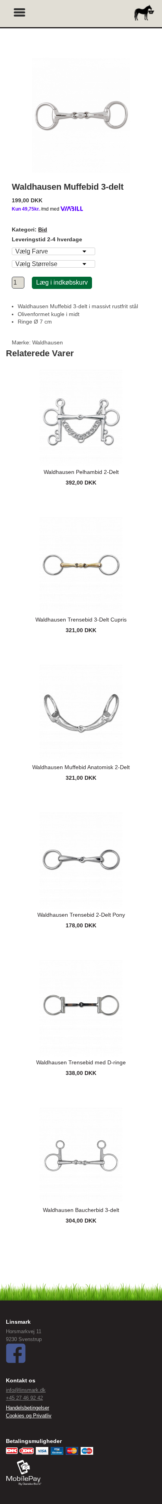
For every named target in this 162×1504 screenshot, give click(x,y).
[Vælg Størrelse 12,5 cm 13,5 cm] (53, 264)
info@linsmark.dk (26, 1390)
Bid (42, 229)
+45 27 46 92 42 (24, 1398)
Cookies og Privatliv (29, 1416)
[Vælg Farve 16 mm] (53, 251)
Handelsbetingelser (27, 1408)
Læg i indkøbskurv (62, 282)
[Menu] (20, 11)
